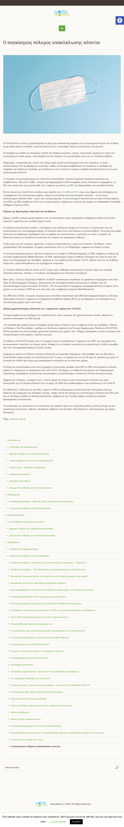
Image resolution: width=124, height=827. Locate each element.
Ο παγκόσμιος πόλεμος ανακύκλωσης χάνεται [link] (35, 746)
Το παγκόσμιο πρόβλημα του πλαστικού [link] (30, 678)
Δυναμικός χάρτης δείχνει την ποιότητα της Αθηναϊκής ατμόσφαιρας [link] (44, 671)
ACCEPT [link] (76, 821)
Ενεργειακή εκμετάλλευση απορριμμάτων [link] (31, 623)
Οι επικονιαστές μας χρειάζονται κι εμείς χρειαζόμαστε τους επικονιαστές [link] (47, 630)
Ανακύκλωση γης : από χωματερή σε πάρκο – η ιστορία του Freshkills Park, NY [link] (50, 685)
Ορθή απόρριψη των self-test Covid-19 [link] (29, 644)
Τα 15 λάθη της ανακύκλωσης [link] (23, 446)
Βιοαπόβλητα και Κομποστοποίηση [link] (26, 521)
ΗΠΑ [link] (76, 192)
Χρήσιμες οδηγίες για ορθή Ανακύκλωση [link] (29, 453)
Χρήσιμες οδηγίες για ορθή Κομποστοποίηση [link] (31, 528)
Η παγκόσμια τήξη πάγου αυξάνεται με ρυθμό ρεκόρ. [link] (36, 691)
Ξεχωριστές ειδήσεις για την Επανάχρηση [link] (30, 508)
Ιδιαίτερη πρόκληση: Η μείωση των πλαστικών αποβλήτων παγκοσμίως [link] (46, 603)
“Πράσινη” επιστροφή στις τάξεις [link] (27, 739)
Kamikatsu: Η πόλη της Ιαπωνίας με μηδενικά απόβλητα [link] (38, 583)
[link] (120, 20)
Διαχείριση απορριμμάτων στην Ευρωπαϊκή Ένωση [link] (35, 725)
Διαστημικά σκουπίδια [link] (21, 664)
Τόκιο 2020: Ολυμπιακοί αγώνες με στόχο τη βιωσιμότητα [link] (39, 617)
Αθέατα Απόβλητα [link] (19, 712)
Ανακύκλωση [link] (13, 440)
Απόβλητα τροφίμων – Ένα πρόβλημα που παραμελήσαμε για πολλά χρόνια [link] (47, 569)
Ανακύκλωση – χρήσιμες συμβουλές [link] (27, 467)
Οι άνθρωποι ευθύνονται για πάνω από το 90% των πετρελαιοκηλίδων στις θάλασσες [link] (52, 610)
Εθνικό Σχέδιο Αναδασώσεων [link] (25, 719)
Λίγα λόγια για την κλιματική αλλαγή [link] (28, 698)
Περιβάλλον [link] (13, 542)
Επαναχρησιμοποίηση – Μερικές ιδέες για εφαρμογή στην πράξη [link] (41, 501)
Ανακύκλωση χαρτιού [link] (20, 474)
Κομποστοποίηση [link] (15, 515)
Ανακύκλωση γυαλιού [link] (20, 481)
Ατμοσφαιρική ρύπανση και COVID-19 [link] (29, 657)
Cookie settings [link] (58, 821)
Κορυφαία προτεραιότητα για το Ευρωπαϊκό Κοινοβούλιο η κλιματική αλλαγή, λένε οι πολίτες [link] (57, 732)
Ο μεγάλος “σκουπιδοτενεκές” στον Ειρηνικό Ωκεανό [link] (36, 651)
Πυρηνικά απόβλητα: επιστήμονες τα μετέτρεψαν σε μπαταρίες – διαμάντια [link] (48, 562)
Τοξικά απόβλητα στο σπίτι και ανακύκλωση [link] (31, 460)
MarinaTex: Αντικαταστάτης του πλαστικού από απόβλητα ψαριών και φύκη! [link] (48, 576)
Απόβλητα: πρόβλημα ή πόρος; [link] (24, 549)
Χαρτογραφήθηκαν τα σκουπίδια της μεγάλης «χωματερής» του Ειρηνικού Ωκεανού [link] (52, 589)
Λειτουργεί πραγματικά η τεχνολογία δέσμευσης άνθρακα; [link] (39, 637)
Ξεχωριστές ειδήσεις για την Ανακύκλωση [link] (30, 487)
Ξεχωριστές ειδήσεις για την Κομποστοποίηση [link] (32, 535)
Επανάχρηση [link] (13, 494)
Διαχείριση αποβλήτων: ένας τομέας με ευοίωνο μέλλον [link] (38, 596)
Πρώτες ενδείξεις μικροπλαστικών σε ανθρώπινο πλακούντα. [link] (41, 705)
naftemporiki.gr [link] (17, 418)
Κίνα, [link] (63, 192)
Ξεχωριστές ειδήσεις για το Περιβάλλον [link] (29, 555)
